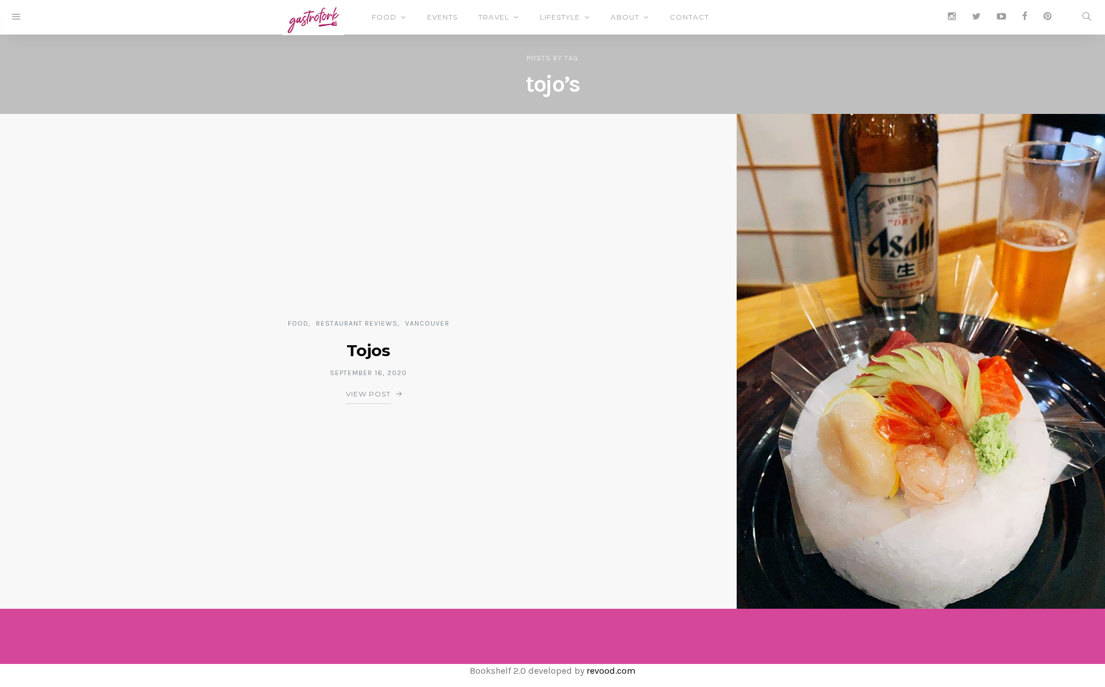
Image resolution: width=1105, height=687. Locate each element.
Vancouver (427, 323)
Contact (689, 17)
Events (442, 17)
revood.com (610, 670)
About (625, 17)
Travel (493, 17)
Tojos (368, 350)
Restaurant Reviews (357, 323)
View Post (368, 394)
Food (384, 17)
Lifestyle (560, 17)
